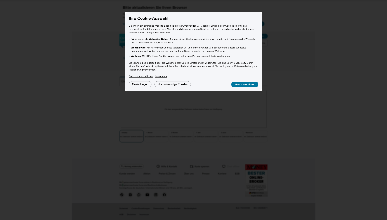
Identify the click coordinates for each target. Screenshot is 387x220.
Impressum (161, 76)
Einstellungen (140, 84)
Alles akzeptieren (244, 84)
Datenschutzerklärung (141, 76)
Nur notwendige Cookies (173, 84)
